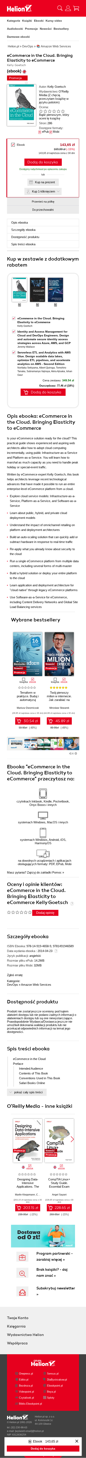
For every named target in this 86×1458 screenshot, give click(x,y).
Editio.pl (23, 1379)
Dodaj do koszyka (42, 162)
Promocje (31, 28)
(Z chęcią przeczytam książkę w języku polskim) (54, 98)
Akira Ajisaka (58, 371)
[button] (72, 652)
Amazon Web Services (36, 984)
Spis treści (23, 244)
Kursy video (54, 20)
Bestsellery (61, 28)
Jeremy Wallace (26, 346)
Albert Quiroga (47, 367)
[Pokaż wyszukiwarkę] (60, 8)
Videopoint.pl (26, 1391)
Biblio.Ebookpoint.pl (30, 1403)
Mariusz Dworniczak (28, 708)
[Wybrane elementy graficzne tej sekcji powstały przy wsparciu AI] (76, 753)
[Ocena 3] (49, 111)
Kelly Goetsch (56, 86)
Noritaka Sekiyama (27, 367)
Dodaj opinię (45, 912)
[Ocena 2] (45, 111)
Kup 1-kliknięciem (43, 191)
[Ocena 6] (63, 111)
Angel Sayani (59, 1194)
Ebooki (39, 20)
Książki (27, 20)
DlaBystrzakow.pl (57, 1379)
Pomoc (57, 872)
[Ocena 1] (41, 111)
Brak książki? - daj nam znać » (52, 1272)
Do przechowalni (43, 209)
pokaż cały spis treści (28, 1092)
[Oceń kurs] (19, 912)
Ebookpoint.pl (55, 1385)
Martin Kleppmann (25, 1194)
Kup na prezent (45, 182)
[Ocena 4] (54, 111)
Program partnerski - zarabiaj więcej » (54, 1256)
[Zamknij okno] (76, 1441)
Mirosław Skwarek (59, 708)
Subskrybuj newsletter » (55, 1291)
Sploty (50, 1397)
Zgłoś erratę (15, 975)
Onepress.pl (26, 1373)
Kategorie (13, 20)
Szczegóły (23, 229)
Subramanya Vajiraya (38, 371)
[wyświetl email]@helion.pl (29, 1431)
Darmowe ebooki (18, 36)
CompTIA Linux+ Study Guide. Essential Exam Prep (59, 1185)
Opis (19, 222)
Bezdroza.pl (26, 1385)
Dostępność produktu (25, 237)
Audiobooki (15, 28)
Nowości (46, 28)
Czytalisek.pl (26, 1397)
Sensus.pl (53, 1373)
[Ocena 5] (58, 111)
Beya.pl (51, 1391)
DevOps (12, 984)
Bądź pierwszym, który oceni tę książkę (54, 116)
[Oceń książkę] (55, 111)
